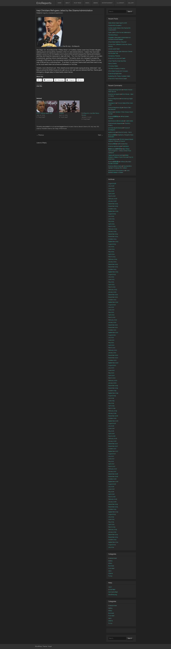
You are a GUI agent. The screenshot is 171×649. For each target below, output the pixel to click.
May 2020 (111, 373)
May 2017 (111, 461)
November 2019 (113, 388)
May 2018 (111, 431)
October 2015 (112, 509)
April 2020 (111, 375)
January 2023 (112, 292)
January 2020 (112, 383)
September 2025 (113, 211)
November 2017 (113, 446)
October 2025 (112, 208)
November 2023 (113, 267)
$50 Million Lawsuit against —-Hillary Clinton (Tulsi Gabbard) (119, 150)
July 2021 (111, 337)
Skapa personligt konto (115, 89)
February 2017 (112, 469)
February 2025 (112, 229)
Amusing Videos (113, 66)
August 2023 (112, 274)
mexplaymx (111, 103)
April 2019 (111, 406)
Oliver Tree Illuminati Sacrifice (117, 61)
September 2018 (113, 421)
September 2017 (113, 451)
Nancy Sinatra (112, 63)
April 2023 (111, 284)
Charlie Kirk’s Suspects (114, 25)
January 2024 (112, 261)
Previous (40, 135)
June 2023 (111, 279)
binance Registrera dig (115, 107)
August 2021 (112, 335)
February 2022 (112, 320)
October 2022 (112, 299)
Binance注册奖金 (113, 116)
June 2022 (111, 310)
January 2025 (112, 231)
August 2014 (112, 544)
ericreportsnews (58, 13)
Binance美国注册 (113, 161)
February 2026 (112, 198)
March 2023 (111, 287)
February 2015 (112, 529)
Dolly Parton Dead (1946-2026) (117, 23)
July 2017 (111, 456)
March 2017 (111, 466)
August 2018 (112, 423)
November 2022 (113, 297)
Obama (95, 3)
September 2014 (113, 542)
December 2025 (113, 203)
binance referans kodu (114, 166)
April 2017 (111, 464)
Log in (110, 587)
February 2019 (112, 411)
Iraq (92, 126)
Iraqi (95, 126)
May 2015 (111, 522)
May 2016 (111, 491)
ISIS (98, 126)
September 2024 (113, 241)
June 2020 (111, 370)
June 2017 (111, 459)
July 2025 (111, 216)
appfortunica (112, 132)
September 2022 (113, 302)
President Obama (47, 128)
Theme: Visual (47, 646)
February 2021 (112, 350)
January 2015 (112, 532)
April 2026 (111, 193)
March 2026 (111, 196)
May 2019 (111, 403)
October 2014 (112, 539)
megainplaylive (112, 139)
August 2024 (112, 244)
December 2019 (113, 385)
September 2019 (113, 393)
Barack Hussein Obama (71, 126)
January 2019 (112, 413)
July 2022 (111, 307)
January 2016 (112, 501)
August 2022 (112, 304)
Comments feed (113, 592)
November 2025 (113, 206)
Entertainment (107, 3)
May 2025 (111, 221)
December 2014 (113, 534)
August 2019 (112, 395)
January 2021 (112, 352)
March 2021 (111, 347)
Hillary (110, 563)
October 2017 (112, 448)
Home (59, 3)
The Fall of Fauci (113, 35)
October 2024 (112, 239)
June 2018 (111, 428)
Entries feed (111, 589)
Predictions (125, 146)
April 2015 (111, 524)
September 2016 (113, 481)
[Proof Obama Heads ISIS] (47, 106)
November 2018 (113, 416)
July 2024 (111, 246)
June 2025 (111, 219)
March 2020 (111, 378)
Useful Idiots (129, 121)
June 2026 (111, 188)
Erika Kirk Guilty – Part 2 (125, 132)
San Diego (55, 128)
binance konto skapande (115, 123)
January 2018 (112, 441)
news (87, 3)
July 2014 (111, 547)
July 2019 (111, 398)
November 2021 (113, 327)
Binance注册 (112, 135)
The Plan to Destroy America (116, 68)
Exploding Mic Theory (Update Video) (119, 76)
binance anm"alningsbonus (116, 170)
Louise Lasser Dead (114, 49)
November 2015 (113, 507)
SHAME (61, 113)
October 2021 (112, 330)
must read (77, 3)
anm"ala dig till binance (115, 128)
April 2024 (111, 254)
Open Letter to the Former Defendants (119, 32)
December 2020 (113, 355)
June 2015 (111, 519)
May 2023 (111, 282)
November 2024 (113, 236)
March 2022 (111, 317)
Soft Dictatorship (122, 144)
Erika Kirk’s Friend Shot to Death (117, 78)
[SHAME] (69, 106)
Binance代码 (112, 144)
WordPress (38, 646)
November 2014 (113, 537)
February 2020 (112, 380)
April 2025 (111, 224)
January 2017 (112, 471)
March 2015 (111, 527)
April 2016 (111, 494)
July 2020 (111, 368)
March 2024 (111, 256)
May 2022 (111, 312)
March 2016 (111, 496)
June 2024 (111, 249)
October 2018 (112, 418)
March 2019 (111, 408)
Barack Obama (83, 126)
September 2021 (113, 332)
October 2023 (112, 269)
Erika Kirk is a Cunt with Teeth (116, 58)
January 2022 (112, 322)
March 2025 (111, 226)
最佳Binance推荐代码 (114, 149)
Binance (110, 112)
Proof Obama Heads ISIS (44, 113)
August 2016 (112, 484)
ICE (89, 126)
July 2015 (111, 517)
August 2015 (112, 514)
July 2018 (111, 426)
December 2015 (113, 504)
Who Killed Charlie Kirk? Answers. (118, 71)
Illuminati (120, 3)
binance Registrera (113, 98)
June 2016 (111, 489)
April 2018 (111, 433)
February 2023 (112, 289)
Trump (110, 576)
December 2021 (113, 325)
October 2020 (112, 360)
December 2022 (113, 294)
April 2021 (111, 345)
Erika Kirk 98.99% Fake (115, 73)
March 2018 (111, 436)
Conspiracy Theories (114, 56)
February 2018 (112, 438)
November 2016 (113, 476)
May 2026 (111, 191)
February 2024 (112, 259)
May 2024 (111, 251)
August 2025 (112, 214)
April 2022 (111, 315)
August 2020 (112, 365)
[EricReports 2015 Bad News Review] (92, 106)
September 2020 (113, 363)
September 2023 (113, 272)
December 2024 (113, 234)
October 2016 (112, 479)
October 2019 (112, 390)
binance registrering (114, 146)
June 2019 (111, 400)
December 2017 (113, 443)
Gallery (131, 3)
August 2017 (112, 453)
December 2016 (113, 474)
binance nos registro (114, 94)
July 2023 (111, 277)
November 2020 (113, 357)
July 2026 (111, 186)
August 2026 (112, 183)
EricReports (44, 3)
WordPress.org (112, 594)
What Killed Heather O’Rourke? (117, 42)
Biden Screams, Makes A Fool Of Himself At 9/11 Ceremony (120, 157)
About (68, 3)
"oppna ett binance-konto (115, 155)
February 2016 (112, 499)
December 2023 (113, 264)
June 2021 (111, 340)
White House (63, 128)
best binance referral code (116, 121)
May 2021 (111, 342)
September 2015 (113, 512)
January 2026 (112, 201)
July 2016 (111, 486)
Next (100, 135)
